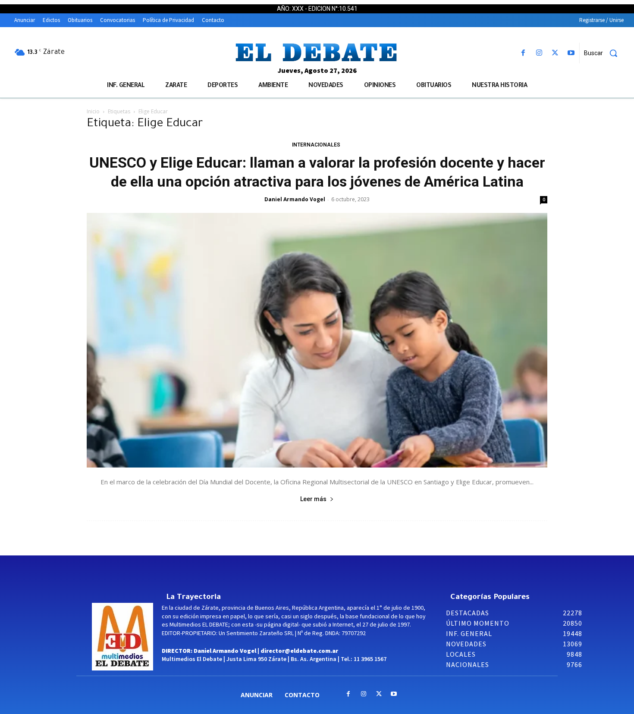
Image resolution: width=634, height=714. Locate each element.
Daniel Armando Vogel (294, 199)
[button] (604, 53)
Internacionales (316, 145)
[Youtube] (571, 53)
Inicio (93, 111)
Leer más (313, 499)
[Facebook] (523, 53)
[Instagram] (539, 53)
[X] (555, 53)
